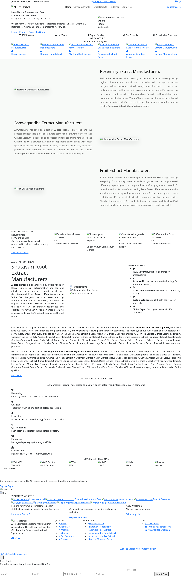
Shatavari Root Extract (100, 526)
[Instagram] (180, 1)
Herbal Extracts (100, 6)
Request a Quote (37, 32)
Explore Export (7, 486)
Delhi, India (152, 523)
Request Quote (173, 6)
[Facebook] (175, 1)
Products (64, 529)
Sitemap (115, 6)
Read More (16, 375)
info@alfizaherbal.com (104, 1)
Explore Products (20, 32)
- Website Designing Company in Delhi (137, 548)
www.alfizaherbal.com (158, 529)
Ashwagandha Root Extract (102, 533)
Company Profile (81, 6)
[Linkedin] (177, 1)
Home (68, 6)
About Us (65, 526)
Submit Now (161, 574)
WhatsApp (132, 514)
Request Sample (77, 517)
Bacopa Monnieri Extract (101, 539)
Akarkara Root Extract (100, 529)
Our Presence (67, 536)
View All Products (19, 252)
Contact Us (127, 6)
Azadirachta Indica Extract (102, 536)
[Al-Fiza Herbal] (20, 7)
